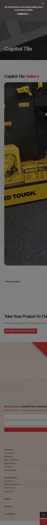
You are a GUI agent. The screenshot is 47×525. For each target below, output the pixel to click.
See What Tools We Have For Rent (20, 331)
